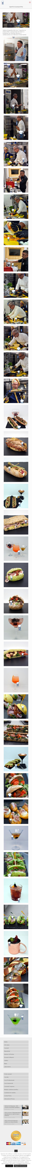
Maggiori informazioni (20, 1165)
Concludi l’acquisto (9, 1086)
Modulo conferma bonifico (11, 1089)
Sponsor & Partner (9, 1054)
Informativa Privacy (9, 1098)
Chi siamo (6, 1045)
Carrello (6, 1077)
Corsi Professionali (9, 1080)
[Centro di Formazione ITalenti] (2, 2)
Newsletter (7, 1051)
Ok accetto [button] (9, 1165)
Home (5, 1041)
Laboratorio (7, 1066)
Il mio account (8, 1074)
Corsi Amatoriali (8, 1083)
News (5, 1063)
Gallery (6, 1060)
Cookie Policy (8, 1095)
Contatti (6, 1048)
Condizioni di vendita (10, 1092)
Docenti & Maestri (9, 1057)
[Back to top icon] (16, 1151)
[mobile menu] (30, 2)
